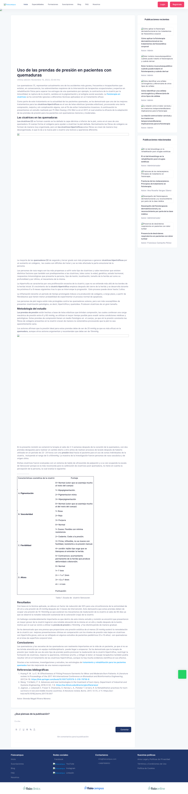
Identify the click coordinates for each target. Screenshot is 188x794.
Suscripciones (17, 764)
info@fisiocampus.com (107, 759)
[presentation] (2, 17)
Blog (13, 768)
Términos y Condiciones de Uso (151, 764)
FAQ (12, 773)
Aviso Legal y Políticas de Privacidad (153, 759)
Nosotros (15, 777)
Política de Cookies (146, 768)
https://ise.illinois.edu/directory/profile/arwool (77, 685)
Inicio (13, 759)
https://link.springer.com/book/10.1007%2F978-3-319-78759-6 (60, 679)
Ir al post (157, 31)
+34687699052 (104, 763)
